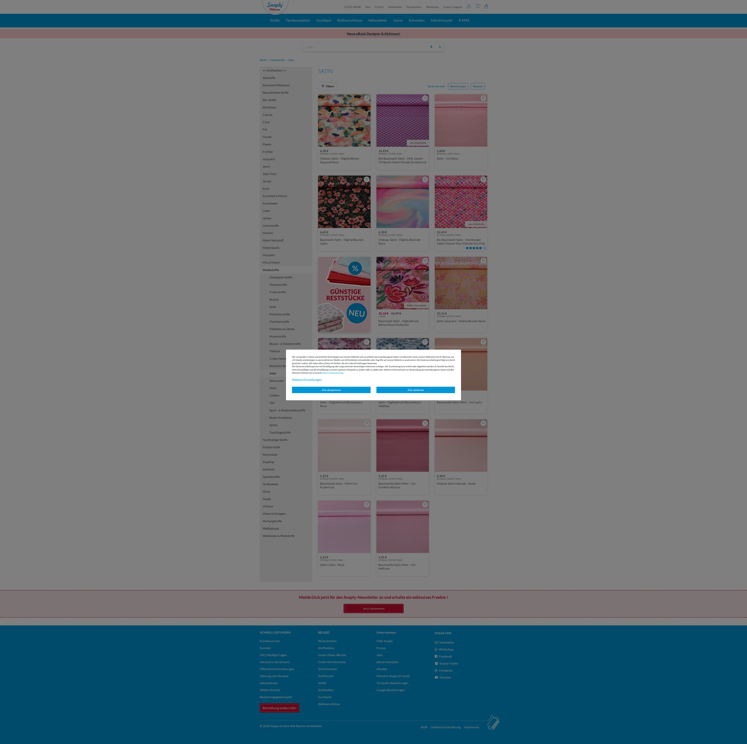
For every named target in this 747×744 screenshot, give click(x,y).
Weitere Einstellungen (307, 379)
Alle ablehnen (416, 390)
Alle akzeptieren (331, 390)
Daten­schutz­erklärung (332, 373)
